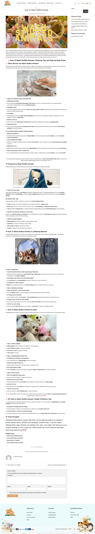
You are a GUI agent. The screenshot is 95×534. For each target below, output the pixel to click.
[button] (79, 3)
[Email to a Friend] (37, 447)
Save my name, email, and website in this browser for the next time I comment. (27, 492)
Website (49, 486)
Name (9, 486)
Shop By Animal (21, 3)
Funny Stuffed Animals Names (78, 24)
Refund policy (51, 517)
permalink (46, 451)
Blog (36, 451)
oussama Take (42, 13)
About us (29, 515)
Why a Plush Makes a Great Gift (15, 438)
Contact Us (45, 532)
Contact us (58, 3)
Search (73, 8)
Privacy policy (52, 512)
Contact (72, 512)
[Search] (76, 3)
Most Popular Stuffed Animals (14, 436)
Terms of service (31, 517)
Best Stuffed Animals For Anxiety (79, 21)
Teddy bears (50, 3)
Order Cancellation (38, 532)
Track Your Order (74, 515)
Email (29, 486)
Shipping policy (52, 515)
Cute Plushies (42, 3)
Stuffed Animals (31, 3)
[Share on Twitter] (34, 447)
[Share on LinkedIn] (41, 447)
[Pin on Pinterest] (39, 447)
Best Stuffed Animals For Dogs (79, 30)
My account (30, 512)
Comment (10, 475)
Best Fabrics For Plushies (13, 440)
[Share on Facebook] (32, 447)
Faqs (28, 519)
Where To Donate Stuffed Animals (56, 394)
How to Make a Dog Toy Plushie (15, 442)
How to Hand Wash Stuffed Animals (80, 19)
